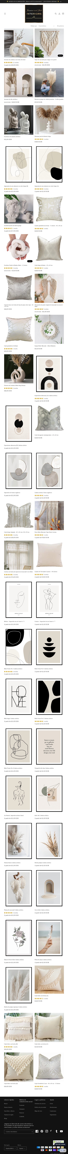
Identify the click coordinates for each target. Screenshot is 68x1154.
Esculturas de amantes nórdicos (12, 136)
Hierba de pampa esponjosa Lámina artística (15, 1007)
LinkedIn (21, 1116)
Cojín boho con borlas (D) (11, 1083)
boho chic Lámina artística (41, 815)
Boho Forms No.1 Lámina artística (13, 668)
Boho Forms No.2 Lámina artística (44, 718)
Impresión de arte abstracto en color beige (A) (47, 186)
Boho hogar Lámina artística (11, 718)
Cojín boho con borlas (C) (41, 1044)
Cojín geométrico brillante (11, 346)
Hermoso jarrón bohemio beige (43, 136)
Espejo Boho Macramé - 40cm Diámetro (45, 346)
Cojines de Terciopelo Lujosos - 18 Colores (46, 571)
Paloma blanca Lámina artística (12, 862)
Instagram (21, 1109)
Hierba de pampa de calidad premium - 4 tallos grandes (49, 99)
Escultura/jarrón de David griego (12, 225)
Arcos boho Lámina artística (42, 910)
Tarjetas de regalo (8, 1114)
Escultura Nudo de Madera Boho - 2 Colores (15, 265)
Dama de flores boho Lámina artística (14, 959)
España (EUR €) (10, 1148)
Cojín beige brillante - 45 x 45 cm (43, 265)
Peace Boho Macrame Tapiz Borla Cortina (45, 532)
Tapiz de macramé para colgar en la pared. (46, 59)
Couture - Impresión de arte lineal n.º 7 (45, 621)
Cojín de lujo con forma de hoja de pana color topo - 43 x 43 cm (18, 305)
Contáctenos (53, 1111)
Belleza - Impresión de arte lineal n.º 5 (14, 621)
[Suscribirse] (32, 1132)
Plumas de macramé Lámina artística (13, 910)
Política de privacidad (40, 1107)
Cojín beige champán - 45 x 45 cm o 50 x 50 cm (16, 532)
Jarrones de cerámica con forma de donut (14, 59)
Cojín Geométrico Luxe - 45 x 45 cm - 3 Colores (47, 1083)
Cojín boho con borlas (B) (11, 1044)
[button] (5, 14)
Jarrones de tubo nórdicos (10, 99)
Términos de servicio (40, 1103)
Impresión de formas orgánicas (12, 492)
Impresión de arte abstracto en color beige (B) (16, 186)
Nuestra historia (8, 1107)
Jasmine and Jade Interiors (59, 1153)
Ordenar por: (34, 26)
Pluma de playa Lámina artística (43, 959)
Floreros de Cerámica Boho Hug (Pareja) (14, 385)
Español (21, 1148)
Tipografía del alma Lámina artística (44, 768)
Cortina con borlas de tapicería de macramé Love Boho (18, 571)
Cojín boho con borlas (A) (41, 995)
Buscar (6, 1103)
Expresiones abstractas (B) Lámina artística (15, 445)
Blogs (5, 1118)
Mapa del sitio (38, 1111)
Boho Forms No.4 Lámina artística (13, 768)
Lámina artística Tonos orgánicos (43, 492)
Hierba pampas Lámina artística (43, 862)
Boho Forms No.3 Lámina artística (44, 668)
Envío (51, 1103)
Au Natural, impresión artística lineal (14, 815)
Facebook (21, 1105)
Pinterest (21, 1112)
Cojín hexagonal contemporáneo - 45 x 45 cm (46, 435)
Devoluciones (53, 1107)
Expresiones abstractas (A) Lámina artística (46, 395)
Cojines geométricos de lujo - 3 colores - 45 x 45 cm (48, 225)
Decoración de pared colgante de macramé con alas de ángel (49, 305)
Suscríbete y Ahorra (9, 1111)
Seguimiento (53, 1114)
